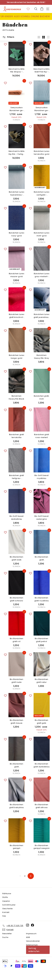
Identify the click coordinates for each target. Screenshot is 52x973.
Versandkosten (33, 941)
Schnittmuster (8, 905)
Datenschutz (32, 945)
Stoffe (5, 897)
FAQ (4, 916)
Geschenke (7, 908)
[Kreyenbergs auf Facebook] (32, 925)
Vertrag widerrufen (34, 950)
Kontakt (5, 912)
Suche (5, 937)
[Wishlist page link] (29, 9)
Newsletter (7, 933)
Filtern (10, 37)
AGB (28, 937)
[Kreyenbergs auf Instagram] (27, 925)
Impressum (31, 933)
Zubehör (6, 901)
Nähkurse (6, 893)
